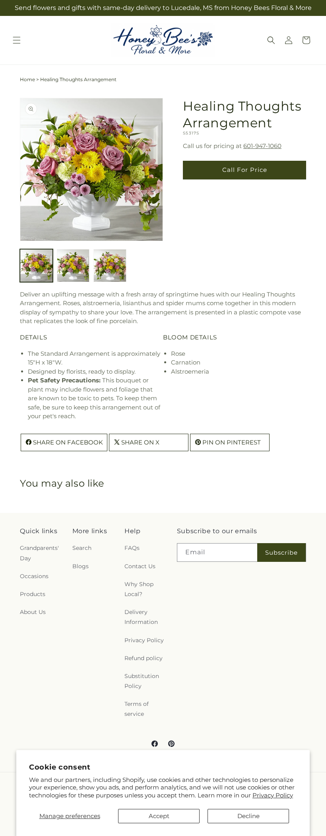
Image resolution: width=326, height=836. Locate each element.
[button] (16, 40)
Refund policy (143, 658)
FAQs (132, 547)
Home (27, 79)
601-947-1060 (262, 146)
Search (81, 547)
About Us (33, 612)
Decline (248, 816)
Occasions (34, 576)
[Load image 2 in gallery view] (73, 265)
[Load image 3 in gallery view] (109, 265)
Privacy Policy (272, 795)
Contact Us (139, 566)
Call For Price (244, 169)
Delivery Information (141, 617)
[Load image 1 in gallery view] (36, 265)
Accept (159, 816)
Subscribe (281, 552)
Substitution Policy (141, 681)
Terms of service (136, 708)
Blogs (80, 566)
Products (32, 594)
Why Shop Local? (138, 589)
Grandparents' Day (39, 552)
